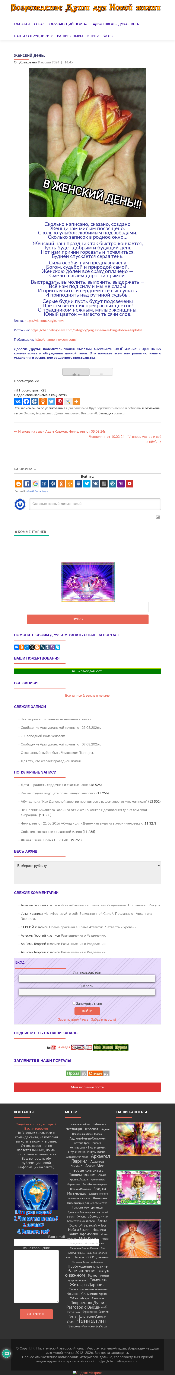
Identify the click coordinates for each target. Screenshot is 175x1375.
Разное (92, 1275)
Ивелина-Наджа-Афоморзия (87, 1232)
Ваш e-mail (56, 1237)
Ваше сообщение (36, 1248)
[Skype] (57, 647)
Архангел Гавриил (90, 1159)
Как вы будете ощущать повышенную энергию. (58, 793)
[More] (76, 401)
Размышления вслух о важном (87, 1273)
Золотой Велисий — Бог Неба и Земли (87, 1227)
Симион (98, 1298)
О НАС (39, 24)
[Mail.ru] (34, 401)
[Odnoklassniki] (43, 401)
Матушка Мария (94, 1243)
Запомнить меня (88, 1003)
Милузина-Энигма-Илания (84, 1248)
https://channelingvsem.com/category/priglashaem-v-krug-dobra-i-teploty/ (86, 330)
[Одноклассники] (21, 647)
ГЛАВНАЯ (22, 24)
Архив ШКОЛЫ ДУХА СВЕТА (116, 24)
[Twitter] (51, 401)
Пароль (87, 986)
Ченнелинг (91, 1321)
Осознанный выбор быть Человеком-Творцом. (57, 752)
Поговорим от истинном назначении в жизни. (56, 719)
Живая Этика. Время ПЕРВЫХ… (45, 840)
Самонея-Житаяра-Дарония (88, 1282)
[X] (32, 647)
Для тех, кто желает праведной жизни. (51, 761)
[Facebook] (26, 401)
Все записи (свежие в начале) (87, 695)
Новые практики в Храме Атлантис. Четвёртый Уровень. (93, 927)
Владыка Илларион (80, 1189)
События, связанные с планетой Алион (51, 832)
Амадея (63, 1047)
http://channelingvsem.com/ (55, 339)
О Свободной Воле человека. (43, 736)
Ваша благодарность (87, 671)
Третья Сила (73, 1312)
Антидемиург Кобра (77, 1157)
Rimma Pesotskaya (80, 1124)
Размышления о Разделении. (83, 935)
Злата (29, 413)
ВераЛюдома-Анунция (95, 1184)
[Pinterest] (59, 401)
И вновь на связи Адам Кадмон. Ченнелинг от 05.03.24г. (60, 431)
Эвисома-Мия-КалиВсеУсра (88, 1326)
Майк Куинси (89, 1238)
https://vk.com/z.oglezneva (44, 320)
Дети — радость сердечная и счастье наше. (55, 785)
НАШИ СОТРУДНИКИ (32, 36)
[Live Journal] (68, 401)
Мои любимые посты (88, 1087)
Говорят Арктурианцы (87, 1207)
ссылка (119, 413)
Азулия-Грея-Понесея (87, 1143)
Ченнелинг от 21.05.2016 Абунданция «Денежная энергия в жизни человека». (82, 823)
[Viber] (52, 647)
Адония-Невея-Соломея (87, 1138)
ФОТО (108, 36)
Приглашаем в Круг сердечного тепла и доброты (103, 408)
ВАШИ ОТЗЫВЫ (70, 36)
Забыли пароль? (103, 1019)
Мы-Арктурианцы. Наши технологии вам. (86, 1253)
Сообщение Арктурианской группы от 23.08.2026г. (61, 727)
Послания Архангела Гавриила (87, 1262)
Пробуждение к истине (88, 1266)
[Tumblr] (47, 647)
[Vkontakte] (18, 401)
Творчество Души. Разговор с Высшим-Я (66, 413)
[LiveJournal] (42, 647)
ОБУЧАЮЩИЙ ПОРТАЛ (69, 24)
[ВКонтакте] (16, 647)
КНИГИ (93, 36)
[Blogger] (37, 647)
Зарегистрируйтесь (73, 1019)
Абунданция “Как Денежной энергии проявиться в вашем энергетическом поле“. (84, 801)
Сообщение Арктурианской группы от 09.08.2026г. (61, 744)
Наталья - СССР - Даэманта (91, 1257)
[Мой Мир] (26, 647)
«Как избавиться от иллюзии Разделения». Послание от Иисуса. (111, 905)
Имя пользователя (87, 972)
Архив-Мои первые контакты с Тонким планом (86, 1170)
